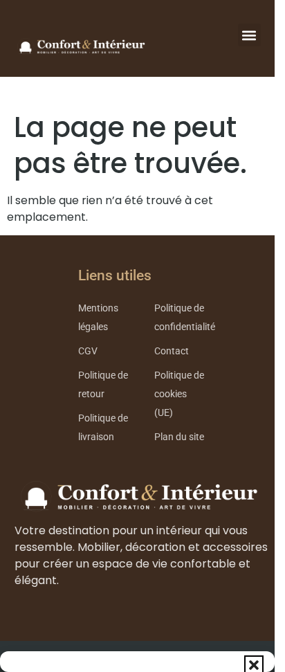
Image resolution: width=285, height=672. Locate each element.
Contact (171, 351)
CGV (88, 351)
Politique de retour (103, 385)
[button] (254, 665)
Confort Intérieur (79, 46)
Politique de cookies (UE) (179, 394)
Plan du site (179, 437)
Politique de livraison (103, 427)
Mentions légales (98, 317)
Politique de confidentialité (184, 317)
